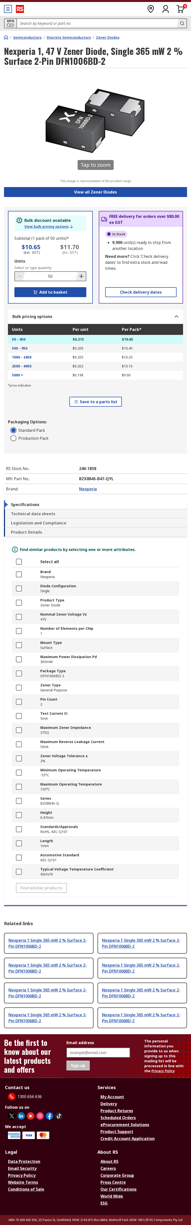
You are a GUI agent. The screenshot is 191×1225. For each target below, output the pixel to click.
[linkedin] (21, 1116)
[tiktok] (59, 1116)
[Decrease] (20, 276)
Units (19, 261)
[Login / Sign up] (165, 9)
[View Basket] (180, 9)
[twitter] (11, 1116)
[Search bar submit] (182, 23)
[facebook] (49, 1116)
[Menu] (8, 9)
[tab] (95, 504)
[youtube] (30, 1116)
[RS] (20, 9)
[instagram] (40, 1116)
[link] (48, 226)
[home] (6, 37)
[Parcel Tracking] (150, 9)
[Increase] (81, 276)
